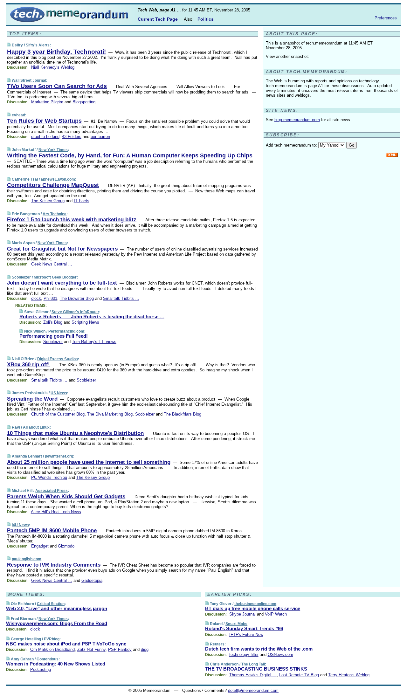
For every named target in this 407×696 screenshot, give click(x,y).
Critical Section (51, 604)
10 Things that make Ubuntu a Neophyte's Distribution (75, 433)
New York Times (53, 150)
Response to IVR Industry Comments (53, 565)
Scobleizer (53, 341)
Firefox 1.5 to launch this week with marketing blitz (71, 220)
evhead (18, 115)
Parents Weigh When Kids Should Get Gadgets (66, 496)
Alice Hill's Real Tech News (56, 511)
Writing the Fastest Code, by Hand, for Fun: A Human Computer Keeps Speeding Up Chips (129, 155)
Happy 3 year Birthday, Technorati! (56, 51)
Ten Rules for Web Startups (44, 121)
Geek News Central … (51, 264)
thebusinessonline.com (255, 604)
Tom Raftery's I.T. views (94, 341)
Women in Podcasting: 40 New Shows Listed (55, 663)
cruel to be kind (45, 136)
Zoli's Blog (52, 322)
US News (59, 393)
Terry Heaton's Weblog (348, 674)
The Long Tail (253, 664)
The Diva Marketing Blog (110, 414)
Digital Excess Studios (57, 359)
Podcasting (40, 669)
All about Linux (36, 427)
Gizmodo (66, 546)
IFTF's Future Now (246, 634)
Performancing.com (66, 331)
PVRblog (51, 639)
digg (144, 649)
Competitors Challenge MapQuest (53, 185)
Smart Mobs (236, 624)
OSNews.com (280, 654)
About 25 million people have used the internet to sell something (88, 462)
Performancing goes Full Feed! (53, 336)
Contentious (48, 659)
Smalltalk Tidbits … (121, 298)
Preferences (386, 18)
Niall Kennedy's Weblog (52, 67)
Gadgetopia (91, 580)
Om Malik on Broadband (52, 649)
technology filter (244, 654)
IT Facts (81, 200)
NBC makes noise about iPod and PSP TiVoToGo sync (66, 643)
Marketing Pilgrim (47, 102)
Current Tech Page (158, 19)
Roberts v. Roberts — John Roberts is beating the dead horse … (91, 316)
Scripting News (85, 322)
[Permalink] (8, 45)
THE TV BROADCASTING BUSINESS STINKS (256, 669)
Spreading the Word (32, 399)
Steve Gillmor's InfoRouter (75, 312)
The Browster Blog (77, 298)
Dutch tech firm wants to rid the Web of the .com (259, 648)
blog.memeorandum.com (297, 119)
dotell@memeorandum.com (253, 690)
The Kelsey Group (48, 200)
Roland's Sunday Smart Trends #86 (244, 628)
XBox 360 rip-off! (28, 365)
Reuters (217, 644)
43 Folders (71, 136)
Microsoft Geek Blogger (55, 277)
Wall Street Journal (29, 80)
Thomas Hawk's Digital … (253, 674)
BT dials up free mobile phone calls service (252, 608)
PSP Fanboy (120, 649)
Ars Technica (54, 214)
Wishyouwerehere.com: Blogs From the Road (56, 623)
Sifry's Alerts (38, 45)
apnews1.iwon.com (58, 179)
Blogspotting (83, 102)
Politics (205, 19)
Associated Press (51, 491)
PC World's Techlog (49, 477)
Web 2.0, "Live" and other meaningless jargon (56, 608)
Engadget (40, 546)
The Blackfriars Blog (182, 414)
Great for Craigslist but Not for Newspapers (62, 249)
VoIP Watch (276, 614)
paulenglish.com (26, 559)
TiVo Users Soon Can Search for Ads (57, 86)
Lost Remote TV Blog (299, 674)
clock (36, 298)
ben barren (100, 136)
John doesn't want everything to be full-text (62, 283)
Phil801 (50, 298)
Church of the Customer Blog (58, 414)
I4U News (20, 525)
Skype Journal (242, 614)
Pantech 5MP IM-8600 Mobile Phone (52, 530)
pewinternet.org (59, 456)
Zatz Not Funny (91, 649)
